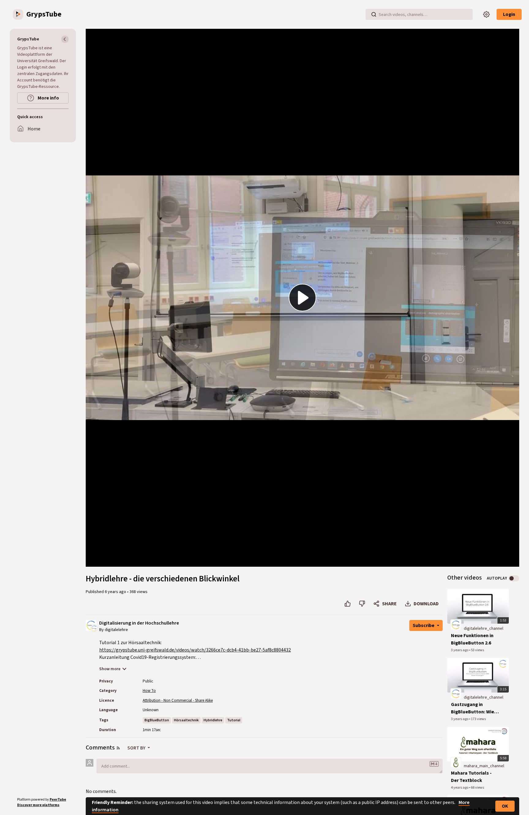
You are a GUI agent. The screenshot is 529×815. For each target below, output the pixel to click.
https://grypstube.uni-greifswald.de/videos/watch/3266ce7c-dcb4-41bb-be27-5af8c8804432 (195, 650)
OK (505, 806)
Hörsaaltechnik (186, 720)
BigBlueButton (156, 720)
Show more (110, 669)
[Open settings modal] (486, 14)
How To (149, 690)
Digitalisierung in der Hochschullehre (139, 623)
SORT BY (136, 748)
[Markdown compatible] (434, 764)
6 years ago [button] (116, 592)
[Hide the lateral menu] (65, 39)
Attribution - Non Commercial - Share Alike (178, 700)
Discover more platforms (38, 805)
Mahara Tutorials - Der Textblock (471, 777)
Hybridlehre (213, 720)
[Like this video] (347, 604)
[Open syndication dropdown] (118, 748)
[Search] (374, 14)
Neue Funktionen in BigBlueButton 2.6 (472, 639)
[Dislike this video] (362, 604)
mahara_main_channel (484, 766)
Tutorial (233, 720)
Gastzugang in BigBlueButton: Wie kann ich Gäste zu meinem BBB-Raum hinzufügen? (472, 708)
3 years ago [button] (460, 650)
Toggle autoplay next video (513, 578)
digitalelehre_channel (483, 628)
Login (509, 14)
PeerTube (58, 799)
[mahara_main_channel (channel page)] (456, 762)
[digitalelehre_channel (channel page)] (456, 625)
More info (48, 98)
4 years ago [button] (460, 787)
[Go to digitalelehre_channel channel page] (94, 628)
